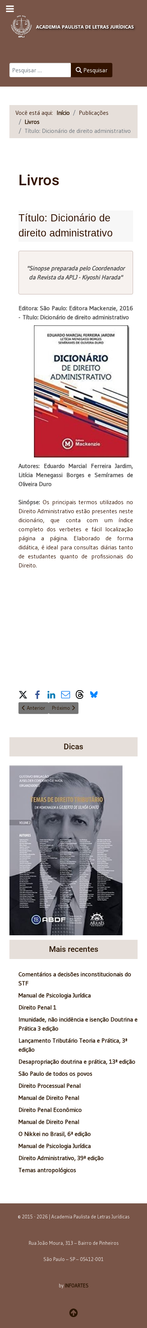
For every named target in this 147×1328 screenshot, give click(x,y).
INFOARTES (77, 1285)
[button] (23, 694)
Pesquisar (94, 70)
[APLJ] (73, 24)
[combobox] (40, 70)
